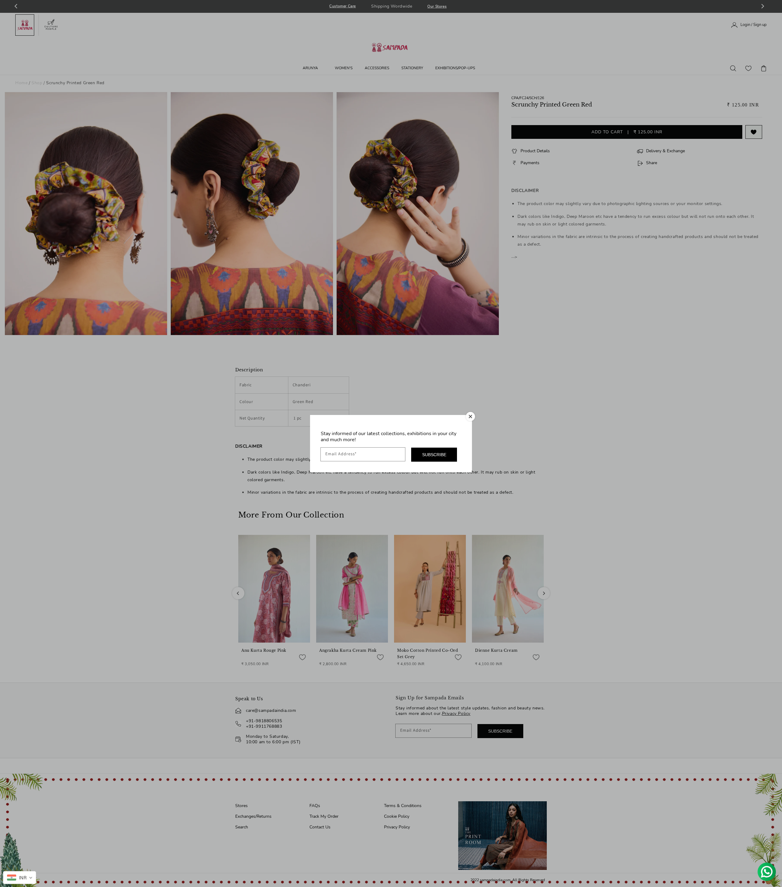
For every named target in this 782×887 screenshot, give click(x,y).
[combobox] (19, 877)
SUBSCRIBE (434, 454)
